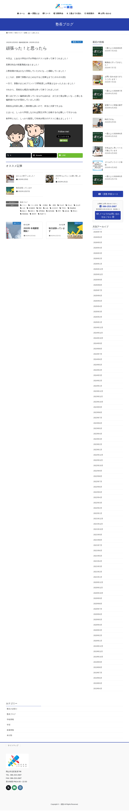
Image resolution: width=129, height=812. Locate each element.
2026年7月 (97, 232)
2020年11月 (98, 588)
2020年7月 (97, 609)
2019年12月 (98, 646)
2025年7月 (97, 290)
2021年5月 (97, 556)
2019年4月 (97, 688)
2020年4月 (97, 625)
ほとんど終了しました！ (25, 176)
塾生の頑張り (12, 709)
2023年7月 (97, 418)
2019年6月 (97, 678)
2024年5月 (97, 365)
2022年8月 (97, 476)
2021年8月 (97, 540)
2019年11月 (98, 651)
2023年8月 (97, 412)
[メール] (14, 787)
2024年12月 (98, 327)
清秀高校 (42, 211)
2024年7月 (97, 354)
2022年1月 (97, 513)
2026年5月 (97, 242)
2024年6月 (97, 359)
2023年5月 (97, 428)
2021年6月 (97, 550)
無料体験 (51, 211)
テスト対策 (34, 205)
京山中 (78, 205)
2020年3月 (97, 630)
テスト (24, 205)
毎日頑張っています (24, 188)
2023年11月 (98, 396)
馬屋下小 (43, 214)
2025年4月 (97, 306)
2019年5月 (97, 683)
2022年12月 (98, 455)
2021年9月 (97, 535)
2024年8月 (97, 349)
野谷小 (75, 211)
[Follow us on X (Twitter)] (8, 787)
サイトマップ (13, 745)
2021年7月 (97, 545)
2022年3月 (97, 503)
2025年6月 (97, 296)
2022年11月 (98, 460)
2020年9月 (97, 598)
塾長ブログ (77, 42)
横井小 (32, 211)
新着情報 (10, 730)
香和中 (34, 214)
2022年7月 (97, 481)
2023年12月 (98, 391)
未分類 (9, 735)
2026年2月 (97, 258)
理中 (59, 211)
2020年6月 (97, 614)
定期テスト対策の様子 (113, 105)
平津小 (64, 208)
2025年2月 (97, 317)
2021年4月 (97, 561)
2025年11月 (98, 274)
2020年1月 (97, 641)
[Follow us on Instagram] (20, 787)
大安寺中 (55, 208)
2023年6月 (97, 423)
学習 (8, 725)
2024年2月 (97, 381)
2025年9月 (97, 280)
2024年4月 (97, 370)
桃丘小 (24, 211)
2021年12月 (98, 519)
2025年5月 (97, 301)
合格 (46, 208)
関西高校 (25, 214)
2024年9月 (97, 343)
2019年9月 (97, 662)
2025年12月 (98, 269)
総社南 (67, 211)
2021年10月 (98, 529)
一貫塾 (53, 205)
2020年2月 (97, 635)
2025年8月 (97, 285)
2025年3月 (97, 312)
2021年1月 (97, 577)
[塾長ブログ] (13, 227)
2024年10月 (98, 338)
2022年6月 (97, 487)
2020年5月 (97, 619)
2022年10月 (98, 465)
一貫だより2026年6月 (113, 134)
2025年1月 (97, 322)
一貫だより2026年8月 (113, 48)
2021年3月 (97, 566)
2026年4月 (97, 248)
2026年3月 (97, 253)
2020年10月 (98, 593)
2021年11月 (98, 524)
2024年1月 (97, 386)
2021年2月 (97, 572)
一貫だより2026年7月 (113, 91)
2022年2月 (97, 508)
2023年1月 (97, 450)
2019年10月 (98, 657)
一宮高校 (45, 205)
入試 (23, 208)
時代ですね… (110, 119)
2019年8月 (97, 667)
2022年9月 (97, 471)
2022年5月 (97, 492)
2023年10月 (98, 402)
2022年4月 (97, 497)
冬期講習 (32, 208)
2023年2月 (97, 444)
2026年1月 (97, 264)
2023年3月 (97, 439)
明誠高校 (73, 208)
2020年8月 (97, 604)
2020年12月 (98, 582)
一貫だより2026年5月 (113, 176)
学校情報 (10, 719)
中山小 (70, 205)
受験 (40, 208)
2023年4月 (97, 434)
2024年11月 (98, 333)
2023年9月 (97, 407)
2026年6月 (97, 237)
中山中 (61, 205)
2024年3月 (97, 375)
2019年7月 (97, 673)
